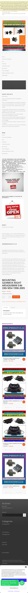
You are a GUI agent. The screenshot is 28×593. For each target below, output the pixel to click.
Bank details (4, 153)
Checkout (4, 142)
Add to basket (16, 296)
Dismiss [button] (23, 9)
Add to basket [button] (9, 364)
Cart (3, 139)
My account (4, 146)
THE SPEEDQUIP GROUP (21, 301)
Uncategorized (5, 524)
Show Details (19, 364)
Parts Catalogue (5, 149)
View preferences (14, 588)
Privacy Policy (16, 591)
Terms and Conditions (7, 137)
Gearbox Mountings (10, 301)
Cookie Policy (10, 591)
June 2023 (4, 506)
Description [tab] (6, 307)
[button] (26, 567)
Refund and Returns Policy (8, 151)
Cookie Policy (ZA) (6, 144)
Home (3, 135)
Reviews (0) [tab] (13, 307)
